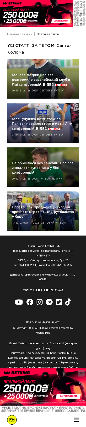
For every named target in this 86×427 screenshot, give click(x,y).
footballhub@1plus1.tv (59, 265)
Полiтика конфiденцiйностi (43, 322)
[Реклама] (43, 13)
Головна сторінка (19, 34)
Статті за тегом (48, 34)
